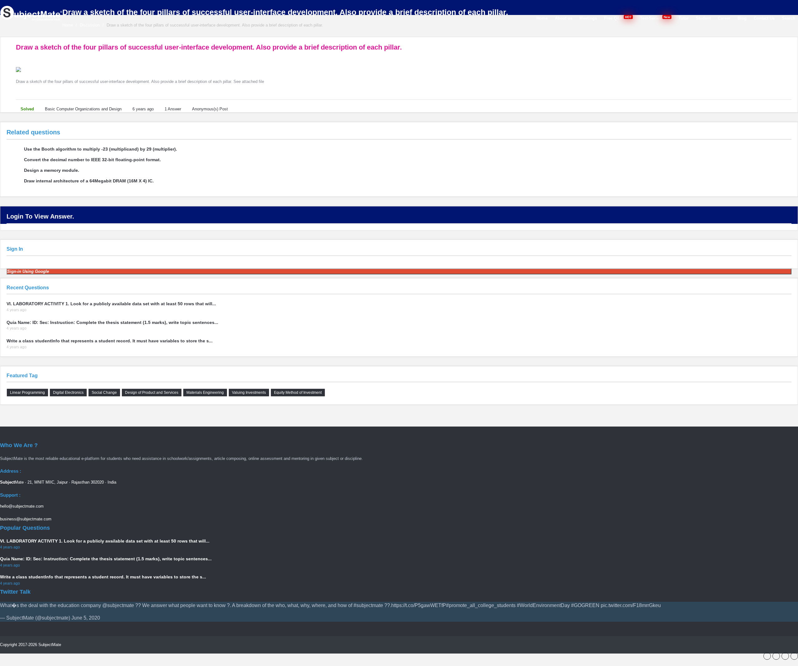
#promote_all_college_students (481, 605)
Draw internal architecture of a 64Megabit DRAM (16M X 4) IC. (89, 180)
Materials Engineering (205, 392)
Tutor (684, 18)
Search (788, 18)
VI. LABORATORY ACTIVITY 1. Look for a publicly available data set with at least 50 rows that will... (111, 303)
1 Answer (173, 109)
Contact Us (764, 18)
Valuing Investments (249, 392)
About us (563, 18)
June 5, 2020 (85, 617)
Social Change (104, 392)
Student (703, 18)
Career (724, 18)
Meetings (588, 18)
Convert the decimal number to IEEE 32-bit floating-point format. (92, 159)
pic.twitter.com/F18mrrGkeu (631, 605)
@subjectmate (118, 605)
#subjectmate (368, 605)
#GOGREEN (585, 605)
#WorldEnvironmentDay (543, 605)
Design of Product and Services (151, 392)
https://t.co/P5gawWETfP (418, 605)
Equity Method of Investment (298, 392)
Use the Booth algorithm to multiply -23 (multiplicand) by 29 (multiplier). (100, 149)
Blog (742, 18)
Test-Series (655, 18)
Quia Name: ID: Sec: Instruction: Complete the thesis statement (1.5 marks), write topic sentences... (112, 322)
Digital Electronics (68, 392)
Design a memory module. (51, 170)
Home (542, 18)
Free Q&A (618, 18)
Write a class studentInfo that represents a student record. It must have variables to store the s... (110, 340)
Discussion (90, 25)
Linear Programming (27, 392)
